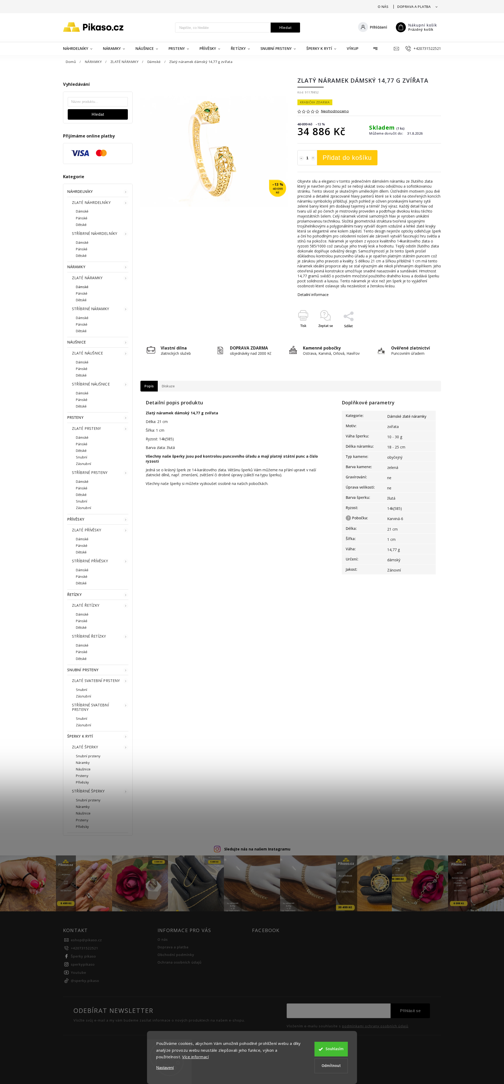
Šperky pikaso (83, 956)
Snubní (81, 457)
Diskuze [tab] (168, 386)
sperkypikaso (83, 964)
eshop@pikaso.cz (86, 940)
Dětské (81, 225)
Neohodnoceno (335, 111)
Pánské (82, 218)
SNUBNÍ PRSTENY (82, 669)
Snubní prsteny (88, 756)
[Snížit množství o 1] (301, 158)
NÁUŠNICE (76, 342)
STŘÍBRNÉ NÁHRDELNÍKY (94, 233)
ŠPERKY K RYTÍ (80, 736)
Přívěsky (82, 782)
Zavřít (424, 335)
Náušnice (83, 769)
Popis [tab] (149, 386)
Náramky (83, 762)
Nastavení (165, 1068)
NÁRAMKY (76, 266)
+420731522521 (84, 948)
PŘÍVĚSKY (75, 519)
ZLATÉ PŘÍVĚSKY (86, 529)
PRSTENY (75, 417)
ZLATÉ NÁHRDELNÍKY (91, 202)
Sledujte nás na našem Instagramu (257, 849)
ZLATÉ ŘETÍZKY (85, 605)
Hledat (285, 27)
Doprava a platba (413, 6)
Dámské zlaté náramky (406, 416)
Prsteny (82, 776)
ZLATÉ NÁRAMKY (87, 277)
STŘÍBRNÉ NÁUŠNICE (91, 384)
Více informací (195, 1056)
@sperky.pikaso (85, 981)
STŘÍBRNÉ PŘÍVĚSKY (90, 560)
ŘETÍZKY (74, 594)
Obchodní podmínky (176, 955)
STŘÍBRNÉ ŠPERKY (88, 791)
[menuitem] (80, 48)
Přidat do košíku (347, 157)
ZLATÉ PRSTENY (86, 428)
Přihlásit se (410, 1010)
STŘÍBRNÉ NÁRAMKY (90, 308)
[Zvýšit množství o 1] (313, 158)
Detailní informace (313, 294)
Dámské (82, 211)
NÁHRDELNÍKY (80, 191)
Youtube (78, 972)
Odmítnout (331, 1066)
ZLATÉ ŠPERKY (85, 746)
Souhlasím (335, 1049)
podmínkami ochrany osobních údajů (375, 1026)
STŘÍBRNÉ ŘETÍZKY (89, 636)
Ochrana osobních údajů (180, 962)
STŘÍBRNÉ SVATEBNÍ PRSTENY (90, 707)
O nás (383, 6)
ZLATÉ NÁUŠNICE (87, 353)
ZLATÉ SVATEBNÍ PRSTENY (96, 680)
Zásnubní (83, 464)
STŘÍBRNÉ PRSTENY (90, 472)
